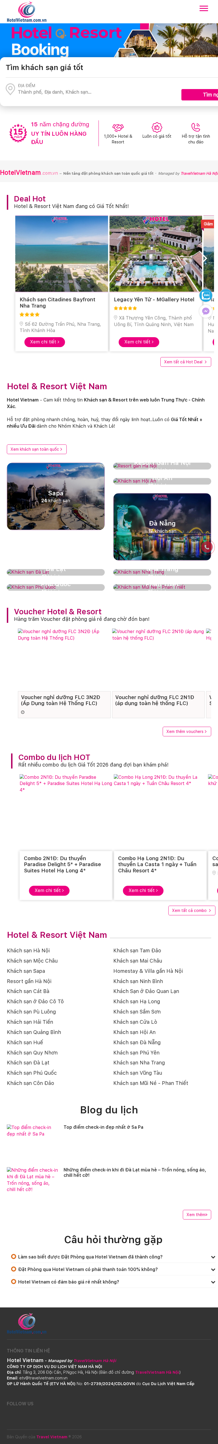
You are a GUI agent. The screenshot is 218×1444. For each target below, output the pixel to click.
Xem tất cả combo (190, 910)
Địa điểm (26, 85)
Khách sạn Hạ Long (136, 1001)
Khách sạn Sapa (26, 971)
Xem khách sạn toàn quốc (35, 449)
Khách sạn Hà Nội (28, 950)
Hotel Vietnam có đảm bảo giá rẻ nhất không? (68, 1282)
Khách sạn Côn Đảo (30, 1083)
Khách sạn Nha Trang (139, 1063)
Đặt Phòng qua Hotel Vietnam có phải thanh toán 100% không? (88, 1269)
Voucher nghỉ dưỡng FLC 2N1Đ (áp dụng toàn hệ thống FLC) (154, 700)
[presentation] (15, 260)
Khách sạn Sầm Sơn (137, 1012)
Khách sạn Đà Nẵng (137, 1042)
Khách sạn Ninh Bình (138, 981)
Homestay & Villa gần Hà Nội (148, 971)
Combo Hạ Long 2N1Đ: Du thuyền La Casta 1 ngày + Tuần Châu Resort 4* (157, 864)
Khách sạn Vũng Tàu (137, 1073)
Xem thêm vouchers (185, 731)
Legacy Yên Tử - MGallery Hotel (154, 299)
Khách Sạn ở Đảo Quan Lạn (146, 991)
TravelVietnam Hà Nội (199, 173)
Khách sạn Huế (25, 1042)
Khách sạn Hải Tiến (30, 1022)
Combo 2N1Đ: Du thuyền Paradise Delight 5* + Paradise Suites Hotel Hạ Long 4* (62, 864)
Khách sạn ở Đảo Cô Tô (35, 1001)
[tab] (113, 1256)
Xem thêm (195, 1214)
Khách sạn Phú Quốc (32, 1073)
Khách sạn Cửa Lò (135, 1022)
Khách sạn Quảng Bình (34, 1032)
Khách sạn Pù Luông (31, 1012)
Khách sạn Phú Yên (136, 1053)
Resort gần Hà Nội (29, 981)
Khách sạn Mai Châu (137, 961)
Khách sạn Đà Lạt (28, 1063)
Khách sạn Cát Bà (28, 991)
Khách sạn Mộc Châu (32, 961)
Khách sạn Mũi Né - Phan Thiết (150, 1083)
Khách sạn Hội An (134, 1032)
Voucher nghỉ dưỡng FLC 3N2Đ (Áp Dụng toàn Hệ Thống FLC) (60, 700)
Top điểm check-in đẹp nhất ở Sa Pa (103, 1127)
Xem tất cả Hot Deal (184, 362)
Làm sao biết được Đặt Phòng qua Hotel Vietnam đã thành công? (90, 1257)
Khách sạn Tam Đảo (137, 950)
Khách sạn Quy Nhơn (32, 1053)
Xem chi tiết (44, 342)
